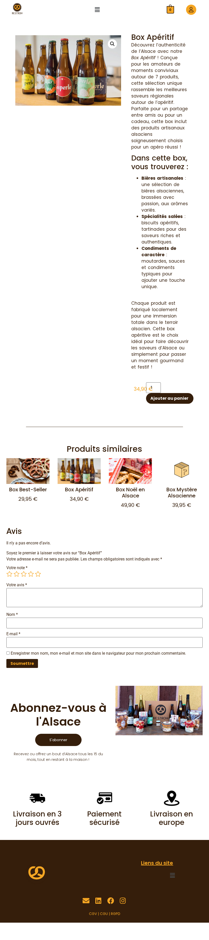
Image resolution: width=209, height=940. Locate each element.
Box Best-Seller (28, 489)
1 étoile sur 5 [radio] (9, 574)
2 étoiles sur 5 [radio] (17, 574)
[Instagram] (122, 900)
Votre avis (16, 585)
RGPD (115, 913)
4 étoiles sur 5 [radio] (31, 574)
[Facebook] (110, 900)
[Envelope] (86, 900)
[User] (191, 10)
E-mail (13, 634)
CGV (93, 913)
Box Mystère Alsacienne (181, 492)
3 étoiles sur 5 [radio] (24, 574)
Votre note (17, 568)
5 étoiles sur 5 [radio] (38, 574)
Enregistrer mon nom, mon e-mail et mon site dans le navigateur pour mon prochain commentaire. (98, 653)
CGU (104, 913)
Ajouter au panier (169, 398)
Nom (12, 615)
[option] (28, 485)
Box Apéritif (79, 489)
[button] (97, 10)
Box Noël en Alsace (130, 492)
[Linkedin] (98, 900)
